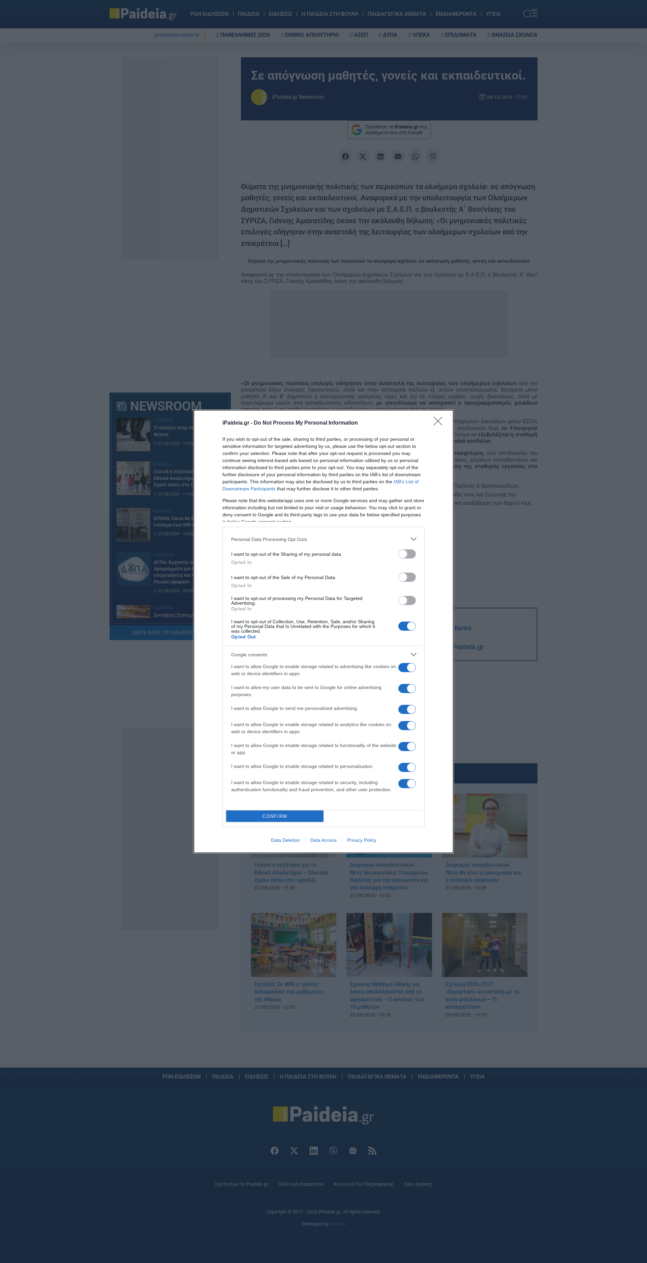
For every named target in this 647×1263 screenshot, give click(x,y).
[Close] (440, 423)
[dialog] (323, 631)
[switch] (407, 553)
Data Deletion (285, 840)
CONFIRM (275, 816)
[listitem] (323, 539)
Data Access (323, 840)
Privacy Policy (361, 840)
